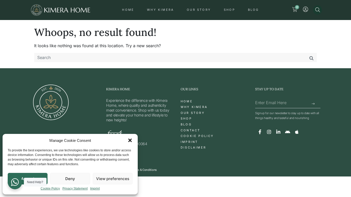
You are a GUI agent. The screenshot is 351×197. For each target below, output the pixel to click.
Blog (253, 10)
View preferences (112, 178)
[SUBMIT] (313, 104)
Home (128, 10)
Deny (70, 178)
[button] (130, 140)
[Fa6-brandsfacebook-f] (259, 131)
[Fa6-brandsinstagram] (269, 131)
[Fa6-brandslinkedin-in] (278, 131)
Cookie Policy (50, 188)
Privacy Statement (75, 188)
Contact (190, 130)
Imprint (95, 188)
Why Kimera (160, 10)
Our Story (199, 10)
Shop (229, 10)
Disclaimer (193, 147)
